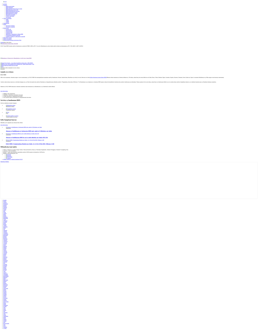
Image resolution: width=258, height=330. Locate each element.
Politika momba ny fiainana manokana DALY (13, 159)
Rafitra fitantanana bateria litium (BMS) (98, 77)
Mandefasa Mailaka (5, 161)
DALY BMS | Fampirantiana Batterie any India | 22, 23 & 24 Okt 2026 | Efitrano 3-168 (30, 144)
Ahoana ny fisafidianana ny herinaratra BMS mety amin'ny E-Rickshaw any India (29, 131)
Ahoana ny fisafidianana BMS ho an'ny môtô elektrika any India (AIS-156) (27, 137)
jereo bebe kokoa (4, 91)
